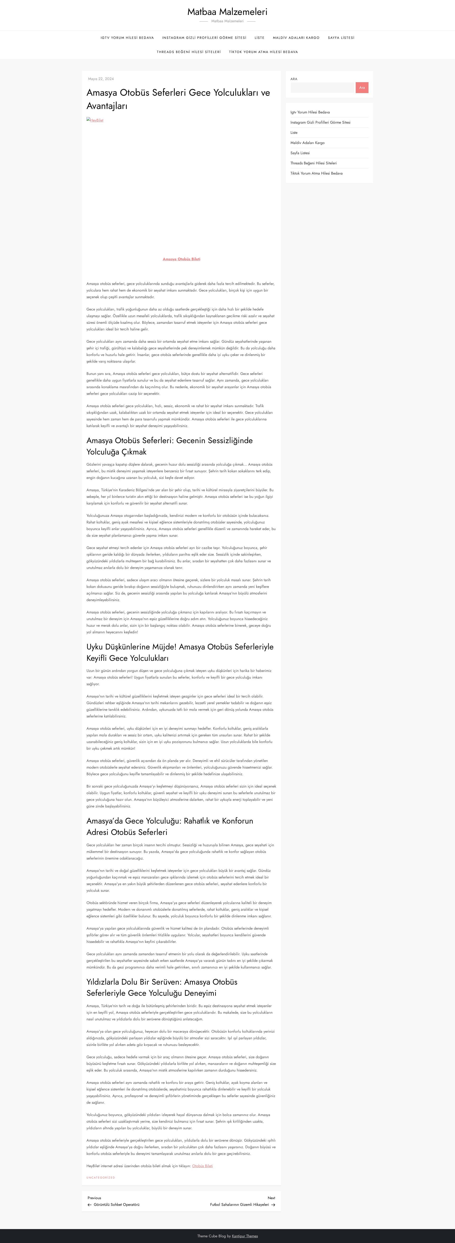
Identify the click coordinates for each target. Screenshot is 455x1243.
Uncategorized (100, 1178)
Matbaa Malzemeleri (227, 11)
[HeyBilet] (181, 180)
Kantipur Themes (245, 1236)
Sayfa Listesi (341, 37)
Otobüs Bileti (202, 1166)
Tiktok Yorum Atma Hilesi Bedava (263, 52)
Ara (294, 79)
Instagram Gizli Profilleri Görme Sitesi (204, 37)
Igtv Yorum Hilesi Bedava (127, 37)
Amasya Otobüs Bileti (181, 259)
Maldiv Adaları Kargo (296, 37)
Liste (260, 37)
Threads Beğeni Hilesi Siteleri (189, 52)
